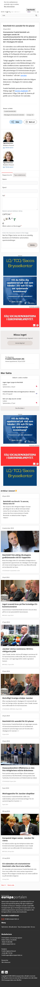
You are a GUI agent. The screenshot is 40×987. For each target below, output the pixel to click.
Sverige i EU (30, 115)
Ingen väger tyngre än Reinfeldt (13, 382)
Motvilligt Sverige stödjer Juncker (17, 698)
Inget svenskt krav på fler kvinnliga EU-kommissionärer (20, 605)
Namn (4, 179)
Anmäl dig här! (20, 343)
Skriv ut (32, 122)
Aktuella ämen (13, 927)
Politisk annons (34, 307)
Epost (4, 187)
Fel (3, 196)
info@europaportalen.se (12, 919)
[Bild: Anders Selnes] (20, 590)
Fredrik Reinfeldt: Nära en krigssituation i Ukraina (19, 392)
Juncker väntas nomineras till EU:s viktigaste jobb (17, 650)
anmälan (24, 75)
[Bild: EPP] (20, 541)
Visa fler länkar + (20, 408)
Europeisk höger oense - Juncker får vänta (18, 839)
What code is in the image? (11, 226)
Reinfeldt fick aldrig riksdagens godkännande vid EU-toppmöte (16, 556)
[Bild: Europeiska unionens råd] (20, 635)
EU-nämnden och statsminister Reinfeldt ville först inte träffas (16, 864)
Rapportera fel (7, 175)
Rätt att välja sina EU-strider (12, 399)
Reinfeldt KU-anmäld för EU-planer (18, 721)
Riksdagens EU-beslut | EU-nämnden (14, 115)
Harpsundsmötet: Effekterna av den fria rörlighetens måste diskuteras (18, 769)
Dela (17, 122)
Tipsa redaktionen (19, 175)
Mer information (9, 6)
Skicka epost (9, 147)
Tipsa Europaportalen (24, 927)
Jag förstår (31, 10)
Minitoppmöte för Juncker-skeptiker (18, 793)
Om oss (33, 927)
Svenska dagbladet (21, 91)
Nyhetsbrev (4, 927)
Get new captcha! (3, 223)
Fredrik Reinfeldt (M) (10, 111)
